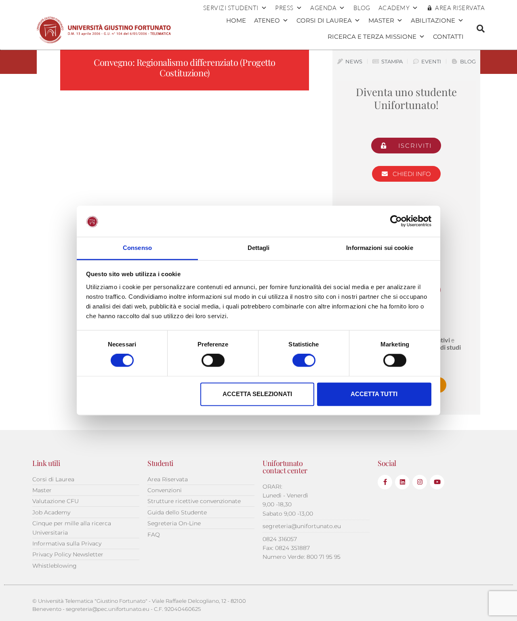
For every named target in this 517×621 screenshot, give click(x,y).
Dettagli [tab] (259, 247)
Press (284, 8)
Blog (361, 8)
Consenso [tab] (137, 247)
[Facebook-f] (385, 482)
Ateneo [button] (267, 20)
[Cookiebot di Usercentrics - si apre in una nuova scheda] (396, 221)
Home (236, 20)
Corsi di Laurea (324, 20)
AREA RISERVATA (460, 8)
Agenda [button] (323, 8)
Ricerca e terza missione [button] (372, 36)
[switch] (213, 360)
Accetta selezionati (257, 393)
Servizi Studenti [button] (230, 8)
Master (381, 20)
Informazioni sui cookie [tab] (379, 247)
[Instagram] (419, 482)
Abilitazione (433, 20)
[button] (481, 29)
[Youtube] (437, 482)
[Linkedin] (402, 482)
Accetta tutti (374, 393)
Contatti (448, 36)
